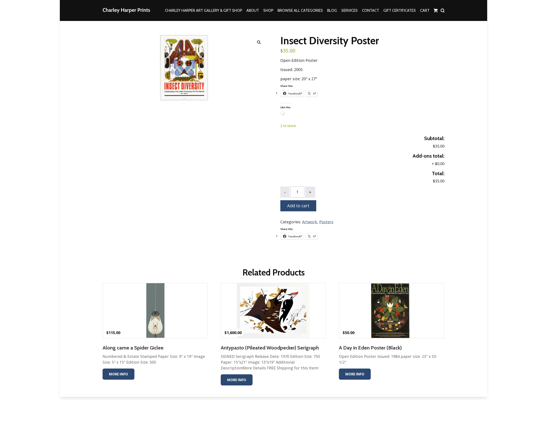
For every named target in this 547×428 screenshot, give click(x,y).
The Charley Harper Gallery (126, 10)
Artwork (309, 221)
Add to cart (298, 206)
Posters (326, 221)
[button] (259, 42)
